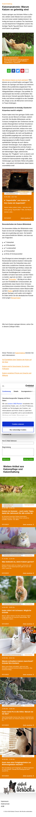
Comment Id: (6, 434)
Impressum (4, 801)
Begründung (6, 447)
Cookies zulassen (18, 424)
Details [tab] (16, 391)
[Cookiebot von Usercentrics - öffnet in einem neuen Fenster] (25, 386)
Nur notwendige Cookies (18, 430)
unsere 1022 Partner (15, 403)
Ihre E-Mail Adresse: (9, 441)
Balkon (10, 291)
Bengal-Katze (15, 298)
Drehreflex (12, 279)
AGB (2, 806)
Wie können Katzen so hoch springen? (15, 80)
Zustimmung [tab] (6, 391)
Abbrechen (6, 459)
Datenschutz (5, 804)
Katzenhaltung (7, 4)
